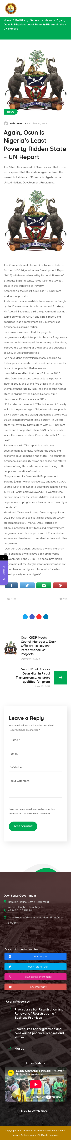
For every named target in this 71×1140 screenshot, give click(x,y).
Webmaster (16, 123)
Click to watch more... (35, 1111)
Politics (20, 20)
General (35, 20)
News (48, 20)
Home (7, 20)
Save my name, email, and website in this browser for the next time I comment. (32, 811)
